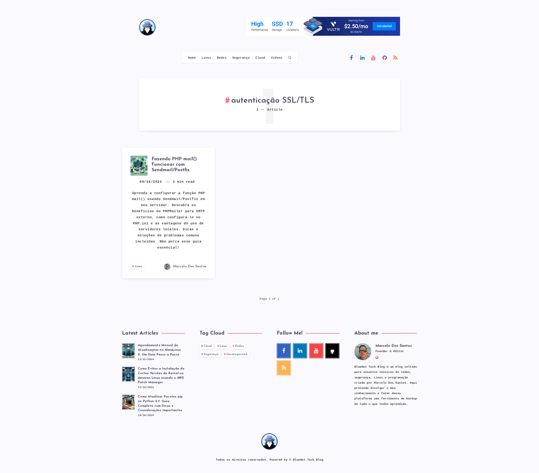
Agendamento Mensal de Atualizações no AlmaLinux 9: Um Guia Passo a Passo (159, 350)
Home (192, 58)
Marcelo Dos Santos (393, 346)
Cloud (260, 58)
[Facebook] (351, 57)
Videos (277, 58)
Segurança (241, 58)
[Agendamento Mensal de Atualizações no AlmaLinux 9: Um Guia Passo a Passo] (128, 350)
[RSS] (396, 57)
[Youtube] (374, 57)
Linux (206, 58)
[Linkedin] (363, 57)
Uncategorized (236, 354)
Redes (222, 58)
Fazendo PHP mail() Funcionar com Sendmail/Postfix (174, 165)
